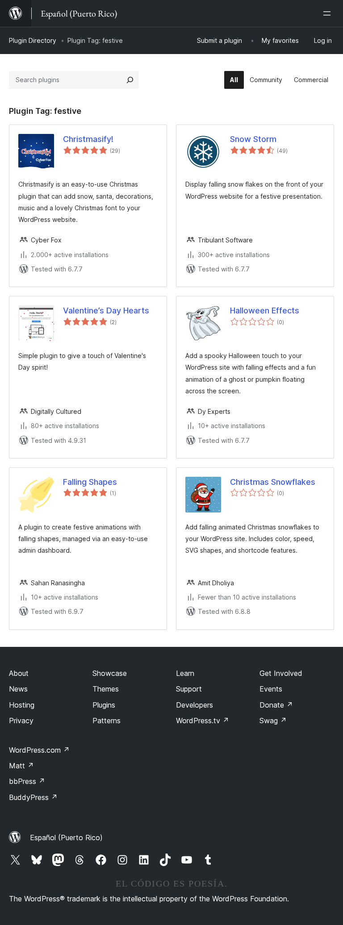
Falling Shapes (90, 482)
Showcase (109, 673)
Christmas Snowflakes (272, 482)
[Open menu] (328, 13)
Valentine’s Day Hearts (106, 310)
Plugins (103, 704)
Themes (105, 688)
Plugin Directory (32, 40)
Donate (276, 704)
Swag (273, 720)
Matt (21, 765)
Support (189, 688)
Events (270, 688)
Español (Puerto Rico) (66, 837)
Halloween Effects (264, 310)
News (18, 688)
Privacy (21, 720)
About (19, 673)
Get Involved (280, 673)
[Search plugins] (130, 80)
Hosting (21, 704)
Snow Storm (253, 139)
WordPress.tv (202, 720)
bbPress (27, 781)
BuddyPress (33, 797)
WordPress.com (39, 750)
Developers (194, 704)
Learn (185, 673)
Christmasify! (88, 139)
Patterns (106, 720)
